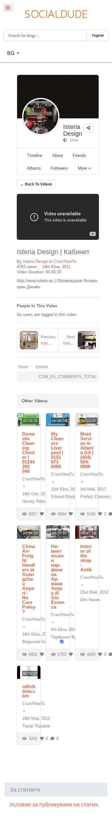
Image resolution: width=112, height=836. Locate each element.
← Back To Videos (36, 184)
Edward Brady (63, 496)
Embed (42, 367)
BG (11, 53)
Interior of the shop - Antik (86, 558)
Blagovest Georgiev (40, 641)
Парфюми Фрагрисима (72, 637)
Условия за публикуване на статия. (54, 804)
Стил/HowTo (65, 261)
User (72, 140)
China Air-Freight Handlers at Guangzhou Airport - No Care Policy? (28, 579)
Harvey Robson (36, 501)
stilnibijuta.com (28, 691)
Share (23, 367)
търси (98, 35)
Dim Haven (90, 599)
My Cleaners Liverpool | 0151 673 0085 (57, 450)
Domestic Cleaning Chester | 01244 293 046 (28, 452)
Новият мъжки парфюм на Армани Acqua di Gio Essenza (57, 577)
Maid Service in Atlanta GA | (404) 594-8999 (86, 450)
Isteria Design (72, 130)
